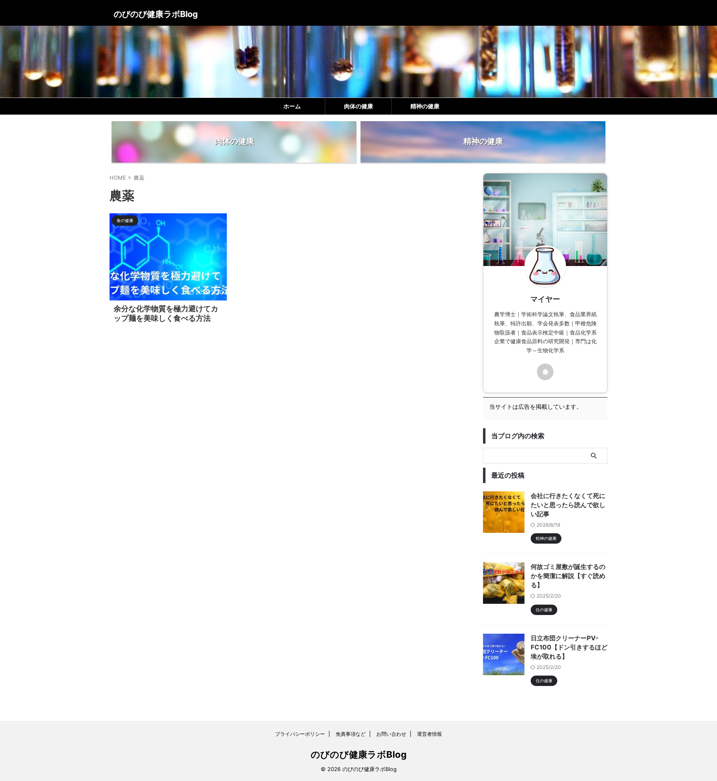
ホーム (292, 106)
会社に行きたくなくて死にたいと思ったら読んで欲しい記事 (568, 505)
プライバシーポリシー (300, 734)
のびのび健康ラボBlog (156, 14)
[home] (545, 372)
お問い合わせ (391, 734)
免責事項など (351, 734)
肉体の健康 (358, 106)
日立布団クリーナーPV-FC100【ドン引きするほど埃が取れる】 (569, 647)
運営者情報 (429, 734)
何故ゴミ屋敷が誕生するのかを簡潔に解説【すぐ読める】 (568, 576)
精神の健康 (424, 106)
